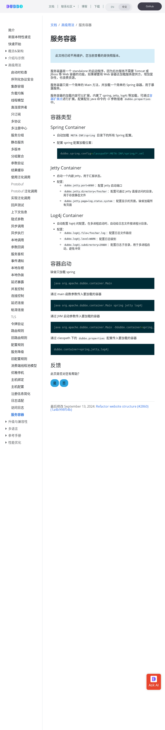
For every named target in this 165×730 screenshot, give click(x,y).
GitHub (150, 6)
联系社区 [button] (66, 6)
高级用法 (67, 25)
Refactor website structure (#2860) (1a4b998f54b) (99, 408)
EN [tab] (112, 7)
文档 (54, 25)
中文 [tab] (124, 7)
